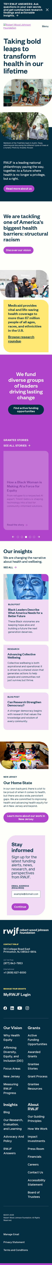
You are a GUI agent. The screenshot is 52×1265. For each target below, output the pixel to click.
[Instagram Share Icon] (27, 1009)
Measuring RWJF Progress (10, 1088)
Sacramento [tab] (22, 537)
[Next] (38, 537)
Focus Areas (11, 1069)
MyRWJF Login (17, 994)
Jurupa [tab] (18, 537)
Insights (10, 1104)
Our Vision (12, 1027)
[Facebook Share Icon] (5, 1009)
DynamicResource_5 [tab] (30, 537)
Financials (34, 1157)
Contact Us (35, 1172)
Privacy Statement (14, 1242)
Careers (33, 1164)
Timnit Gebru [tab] (26, 537)
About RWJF (33, 1106)
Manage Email (11, 1234)
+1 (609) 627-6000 (14, 972)
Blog (6, 1112)
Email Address (20, 887)
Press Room (36, 1149)
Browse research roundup (21, 338)
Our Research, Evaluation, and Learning (13, 1124)
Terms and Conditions (15, 1250)
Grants (34, 1027)
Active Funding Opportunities (37, 1039)
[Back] (13, 537)
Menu (45, 27)
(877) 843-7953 (13, 963)
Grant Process (37, 1076)
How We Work (38, 1129)
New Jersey (11, 1076)
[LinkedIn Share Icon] (12, 1009)
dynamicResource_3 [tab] (34, 537)
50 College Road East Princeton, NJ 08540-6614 (19, 950)
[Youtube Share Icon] (19, 1009)
